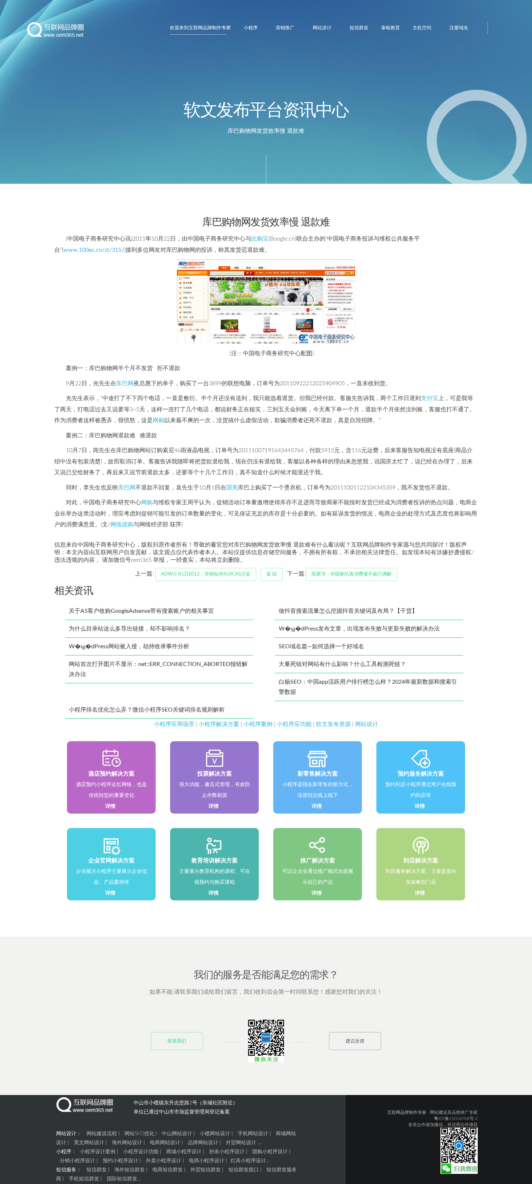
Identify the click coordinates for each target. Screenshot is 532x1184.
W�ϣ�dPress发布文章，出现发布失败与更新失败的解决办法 (359, 629)
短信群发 (359, 28)
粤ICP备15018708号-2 (456, 1118)
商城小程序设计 (184, 1151)
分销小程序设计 (77, 1160)
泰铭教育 (390, 28)
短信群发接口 (243, 1169)
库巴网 (125, 383)
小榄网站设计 (215, 1133)
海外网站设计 (127, 1142)
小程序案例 (258, 724)
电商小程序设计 (206, 1160)
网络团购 (122, 524)
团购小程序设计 (270, 1151)
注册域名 (458, 28)
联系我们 (177, 1041)
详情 (110, 806)
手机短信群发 (84, 1178)
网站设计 (322, 28)
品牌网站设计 (203, 1142)
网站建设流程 (101, 1133)
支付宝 (429, 398)
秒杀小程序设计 (227, 1151)
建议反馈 (355, 1041)
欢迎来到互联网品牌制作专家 (200, 28)
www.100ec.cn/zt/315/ (93, 250)
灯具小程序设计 (248, 1160)
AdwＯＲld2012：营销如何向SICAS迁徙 (205, 574)
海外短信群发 (129, 1169)
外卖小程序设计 (163, 1160)
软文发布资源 (333, 724)
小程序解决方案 (219, 724)
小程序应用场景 (174, 724)
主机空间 (422, 28)
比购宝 (260, 239)
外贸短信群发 (205, 1169)
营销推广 (285, 28)
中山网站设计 (177, 1133)
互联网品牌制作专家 (406, 1112)
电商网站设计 (165, 1142)
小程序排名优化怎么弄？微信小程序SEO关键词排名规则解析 (147, 710)
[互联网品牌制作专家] (56, 32)
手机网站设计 (253, 1133)
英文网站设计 (89, 1142)
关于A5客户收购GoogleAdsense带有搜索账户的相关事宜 (141, 611)
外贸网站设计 (241, 1142)
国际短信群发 (122, 1178)
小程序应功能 (294, 724)
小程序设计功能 (141, 1151)
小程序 (251, 28)
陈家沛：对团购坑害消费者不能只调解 (352, 574)
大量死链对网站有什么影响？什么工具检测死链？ (342, 664)
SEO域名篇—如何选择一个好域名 (321, 646)
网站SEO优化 (139, 1133)
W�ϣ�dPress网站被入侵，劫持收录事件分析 (129, 646)
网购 (158, 420)
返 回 (271, 574)
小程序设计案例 (97, 1151)
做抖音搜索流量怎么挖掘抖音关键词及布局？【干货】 (348, 611)
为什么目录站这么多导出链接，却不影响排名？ (129, 629)
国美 (232, 488)
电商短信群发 (167, 1169)
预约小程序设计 (120, 1160)
